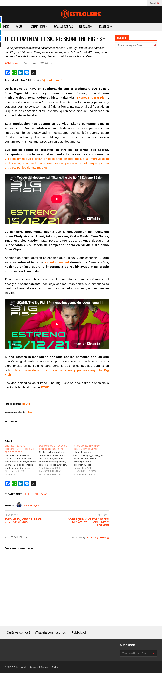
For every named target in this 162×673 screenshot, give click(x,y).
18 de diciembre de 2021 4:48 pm (37, 63)
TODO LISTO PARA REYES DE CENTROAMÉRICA (23, 520)
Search (153, 3)
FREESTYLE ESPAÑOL (38, 494)
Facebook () (92, 537)
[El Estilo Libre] (81, 14)
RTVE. (45, 387)
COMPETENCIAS (38, 26)
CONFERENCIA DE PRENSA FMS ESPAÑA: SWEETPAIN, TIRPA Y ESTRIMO (88, 522)
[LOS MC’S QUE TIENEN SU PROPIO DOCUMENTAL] (56, 460)
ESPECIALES (84, 26)
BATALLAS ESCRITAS (63, 26)
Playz (29, 412)
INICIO (6, 26)
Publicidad (79, 632)
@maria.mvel (52, 80)
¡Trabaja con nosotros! (51, 632)
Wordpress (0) (78, 537)
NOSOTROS (104, 26)
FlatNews (56, 667)
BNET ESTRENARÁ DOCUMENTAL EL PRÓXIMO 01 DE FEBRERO (19, 449)
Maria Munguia (13, 63)
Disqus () (104, 537)
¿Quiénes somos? (17, 632)
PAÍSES (19, 26)
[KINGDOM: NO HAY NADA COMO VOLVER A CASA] (90, 460)
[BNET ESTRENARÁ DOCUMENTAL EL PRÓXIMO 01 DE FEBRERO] (22, 460)
